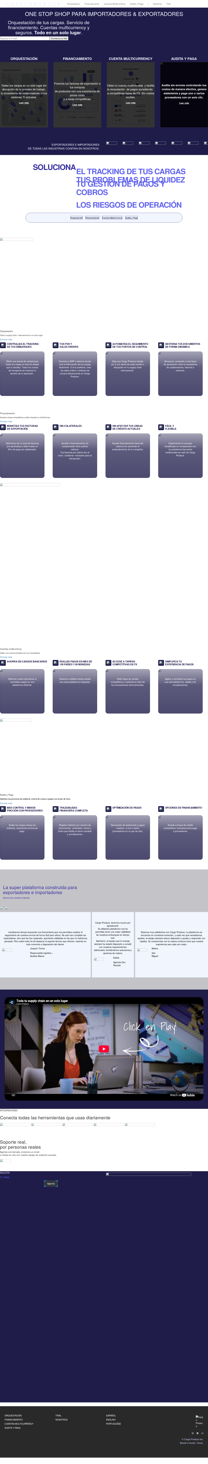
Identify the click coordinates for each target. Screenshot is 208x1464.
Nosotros (157, 3)
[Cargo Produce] (33, 4)
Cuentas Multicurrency (114, 3)
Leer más (24, 102)
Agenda (51, 1183)
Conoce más (6, 339)
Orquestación (73, 3)
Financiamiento (92, 3)
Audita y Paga (136, 3)
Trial (168, 3)
